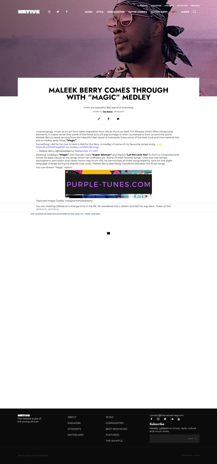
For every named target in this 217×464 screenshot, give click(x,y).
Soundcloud (172, 419)
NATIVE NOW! (159, 12)
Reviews (144, 5)
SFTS (174, 12)
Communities (115, 12)
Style (100, 12)
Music (89, 12)
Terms (197, 455)
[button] (108, 73)
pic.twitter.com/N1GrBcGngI (82, 147)
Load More (108, 395)
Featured (112, 434)
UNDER (185, 12)
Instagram (49, 11)
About (72, 417)
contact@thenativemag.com (167, 415)
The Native (108, 112)
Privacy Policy (187, 455)
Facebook (66, 11)
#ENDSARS (195, 5)
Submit (191, 438)
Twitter (58, 11)
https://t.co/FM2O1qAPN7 (50, 147)
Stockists (169, 5)
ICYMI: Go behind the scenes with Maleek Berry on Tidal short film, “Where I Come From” (65, 214)
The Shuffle (114, 440)
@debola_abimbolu (47, 209)
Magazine (74, 423)
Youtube (178, 419)
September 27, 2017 (86, 150)
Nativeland (182, 5)
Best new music (116, 428)
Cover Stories (137, 12)
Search (194, 11)
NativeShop (156, 5)
